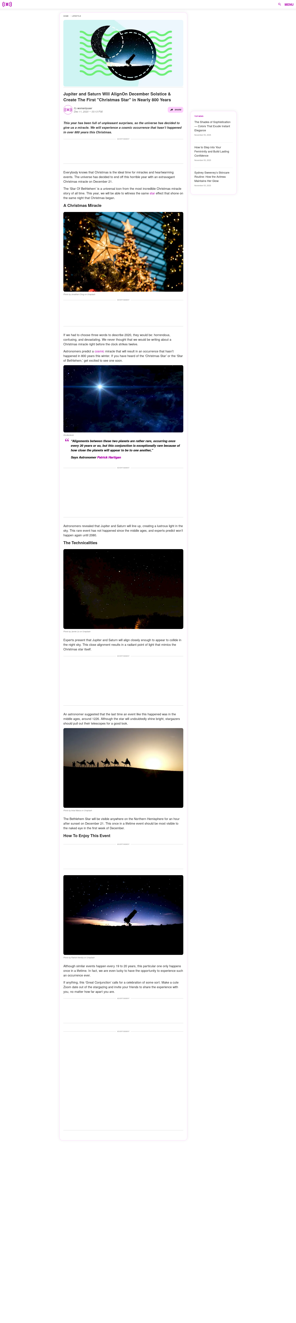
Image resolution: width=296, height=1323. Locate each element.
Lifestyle (76, 16)
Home (65, 16)
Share (178, 109)
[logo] (7, 4)
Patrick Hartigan (109, 457)
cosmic (99, 351)
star (152, 193)
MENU (289, 4)
